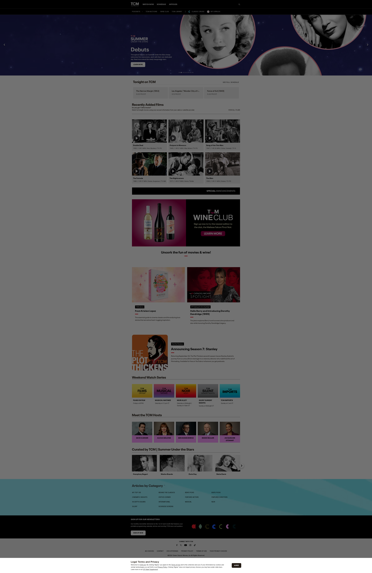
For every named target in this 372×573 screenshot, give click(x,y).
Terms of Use (175, 565)
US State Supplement (150, 569)
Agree (236, 565)
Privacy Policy (162, 567)
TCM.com (142, 565)
